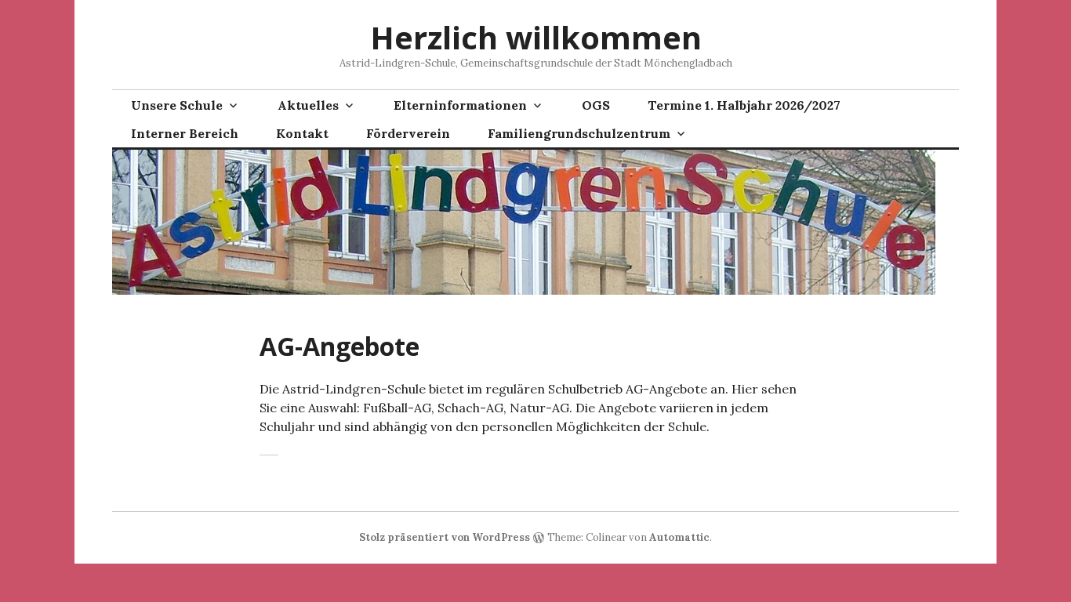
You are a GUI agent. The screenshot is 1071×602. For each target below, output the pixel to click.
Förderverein (408, 133)
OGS (596, 105)
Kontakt (302, 133)
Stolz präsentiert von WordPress (444, 537)
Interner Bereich (184, 133)
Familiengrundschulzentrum (579, 133)
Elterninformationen (460, 105)
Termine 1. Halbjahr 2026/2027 (744, 105)
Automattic (679, 537)
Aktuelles (308, 105)
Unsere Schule (177, 105)
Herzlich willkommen (536, 37)
